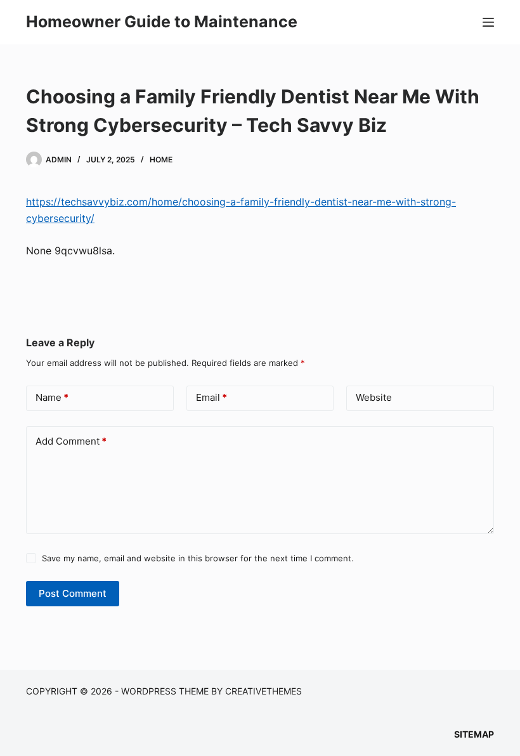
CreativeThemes (263, 691)
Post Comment (73, 593)
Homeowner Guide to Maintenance (161, 21)
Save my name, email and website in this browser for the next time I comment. (198, 558)
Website (374, 397)
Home (161, 159)
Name (52, 397)
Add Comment (71, 441)
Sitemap (474, 734)
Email (211, 397)
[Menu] (488, 22)
